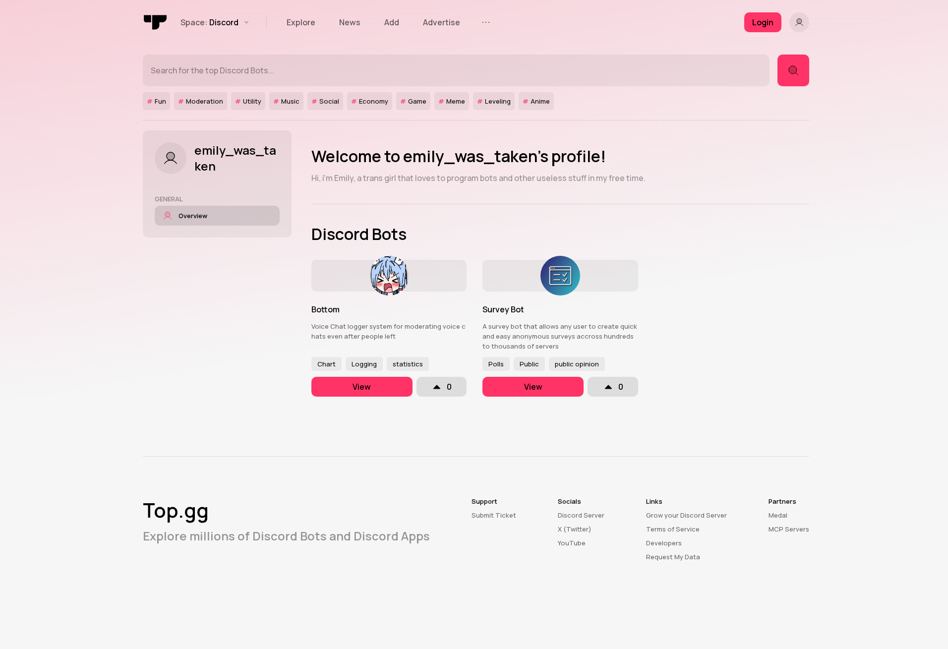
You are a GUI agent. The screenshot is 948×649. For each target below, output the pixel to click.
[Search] (793, 70)
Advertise (441, 22)
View (362, 386)
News (349, 22)
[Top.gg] (156, 22)
